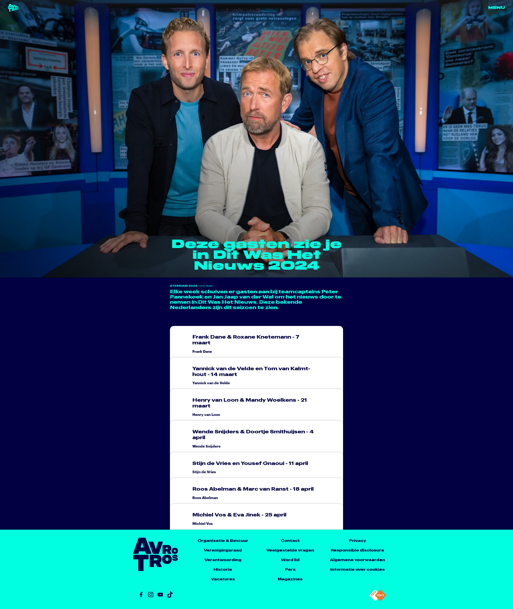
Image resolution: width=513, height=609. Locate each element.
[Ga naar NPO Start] (377, 595)
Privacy (357, 540)
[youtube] (160, 594)
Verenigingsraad (223, 550)
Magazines (290, 579)
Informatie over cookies (357, 569)
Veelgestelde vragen (290, 550)
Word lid (290, 560)
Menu (496, 8)
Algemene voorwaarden (357, 560)
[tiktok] (170, 594)
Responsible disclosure (357, 550)
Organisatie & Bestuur (223, 540)
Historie (223, 569)
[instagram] (150, 594)
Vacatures (223, 579)
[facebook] (141, 594)
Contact (290, 540)
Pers (290, 569)
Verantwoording (222, 560)
